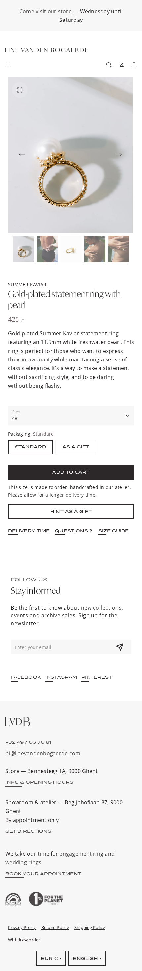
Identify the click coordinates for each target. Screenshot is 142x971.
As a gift (75, 447)
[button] (10, 65)
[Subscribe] (119, 647)
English (85, 958)
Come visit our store (45, 11)
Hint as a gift (70, 511)
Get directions (28, 831)
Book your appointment (43, 874)
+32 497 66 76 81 (28, 742)
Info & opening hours (39, 782)
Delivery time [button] (29, 531)
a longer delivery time (70, 495)
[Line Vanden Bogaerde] (46, 50)
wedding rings (23, 862)
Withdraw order (24, 939)
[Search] (109, 65)
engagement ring (81, 853)
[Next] (118, 155)
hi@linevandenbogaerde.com (42, 753)
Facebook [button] (26, 677)
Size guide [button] (113, 531)
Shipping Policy (89, 927)
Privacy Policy (22, 927)
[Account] (121, 65)
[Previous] (22, 155)
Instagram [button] (61, 677)
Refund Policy (55, 927)
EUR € (49, 958)
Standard (30, 447)
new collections (101, 607)
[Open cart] (134, 65)
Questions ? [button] (73, 531)
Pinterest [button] (96, 677)
